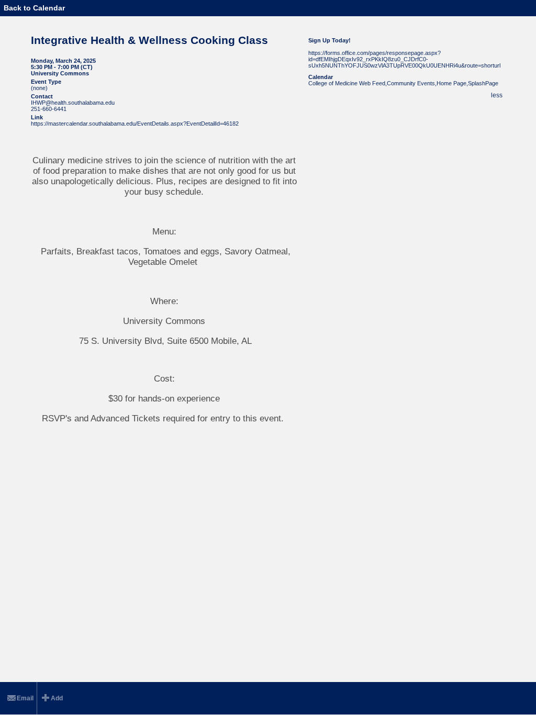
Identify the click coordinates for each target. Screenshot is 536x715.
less (496, 95)
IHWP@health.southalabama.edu (73, 102)
